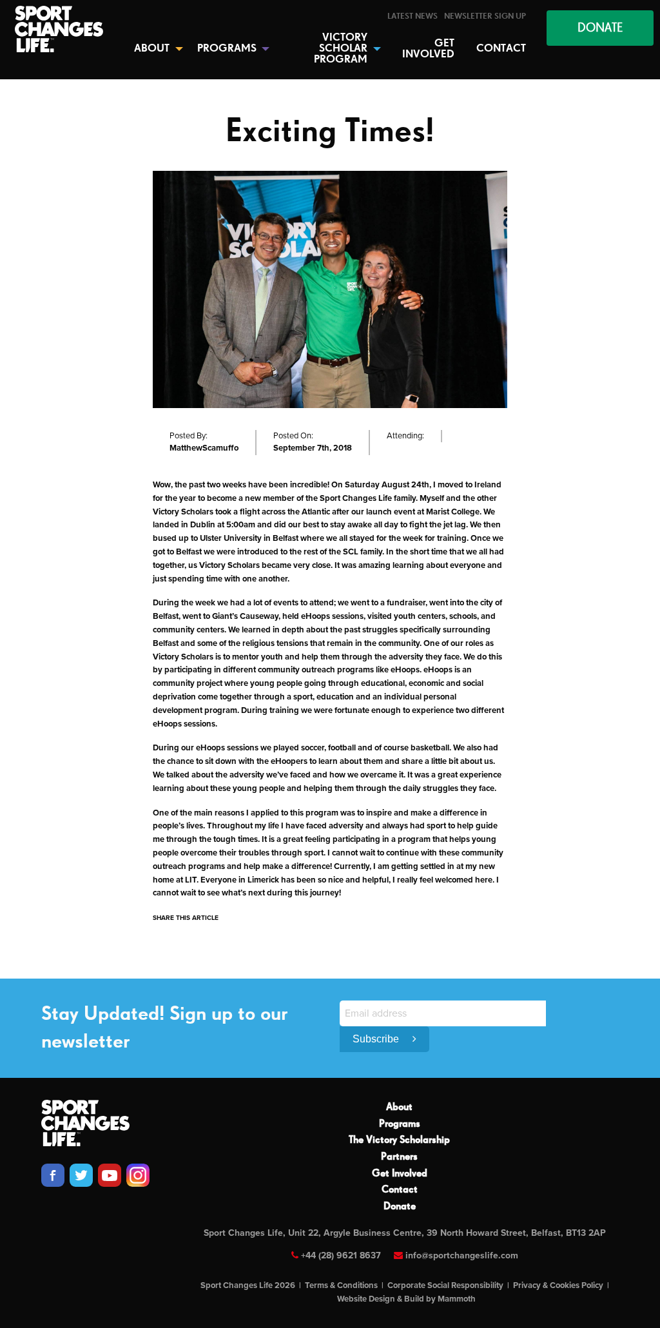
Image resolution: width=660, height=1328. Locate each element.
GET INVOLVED (428, 49)
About (399, 1107)
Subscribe (377, 1038)
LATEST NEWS (412, 16)
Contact (400, 1190)
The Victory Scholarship (399, 1140)
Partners (399, 1157)
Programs (399, 1124)
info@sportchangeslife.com (461, 1255)
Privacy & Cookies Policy (558, 1285)
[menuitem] (412, 16)
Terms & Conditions (341, 1285)
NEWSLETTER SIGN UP (485, 16)
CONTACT (501, 48)
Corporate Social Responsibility (445, 1285)
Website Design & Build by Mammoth (406, 1299)
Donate (399, 1207)
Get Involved (399, 1174)
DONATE (600, 28)
